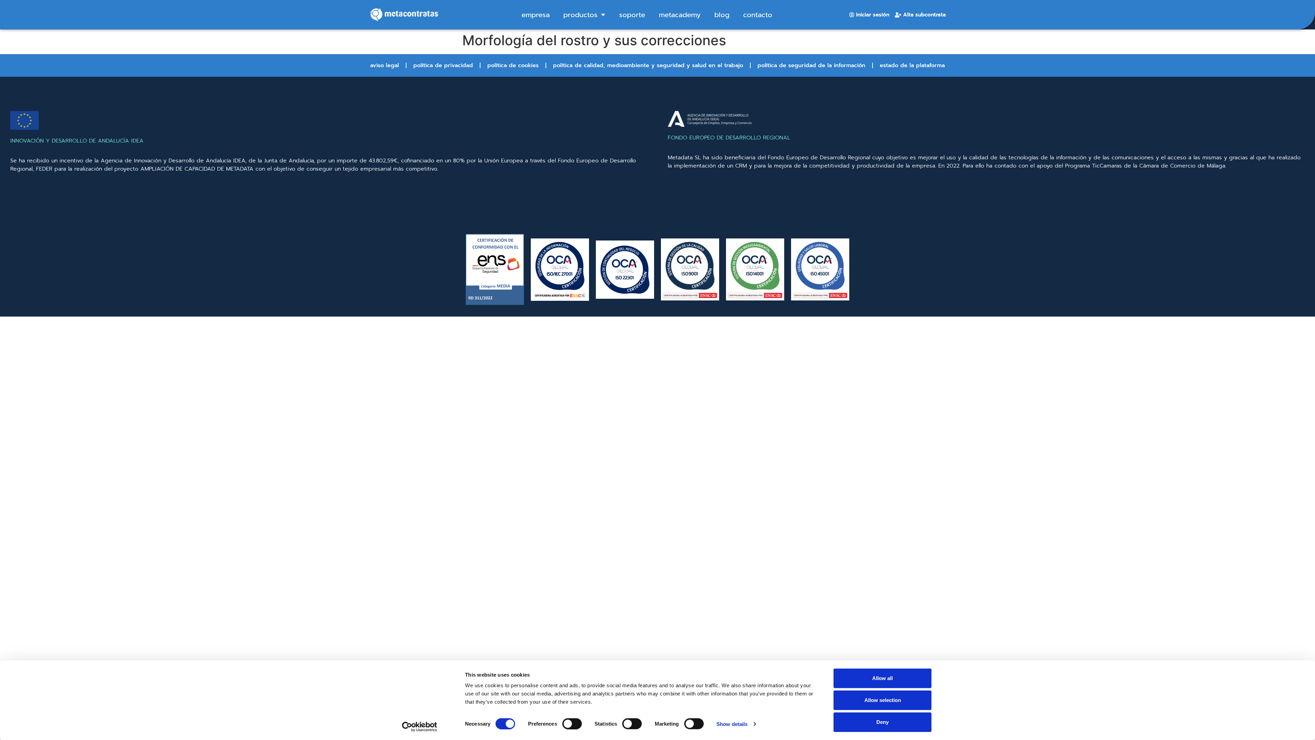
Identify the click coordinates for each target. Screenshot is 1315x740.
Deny (882, 722)
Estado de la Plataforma (912, 65)
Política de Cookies (513, 65)
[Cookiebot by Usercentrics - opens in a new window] (420, 727)
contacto (757, 15)
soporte (632, 15)
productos (580, 15)
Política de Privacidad (443, 65)
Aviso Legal (384, 65)
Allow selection (882, 700)
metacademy (680, 15)
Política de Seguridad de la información (811, 65)
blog (721, 15)
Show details (732, 724)
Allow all (882, 678)
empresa (536, 15)
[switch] (572, 723)
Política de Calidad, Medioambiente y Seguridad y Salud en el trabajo (648, 65)
